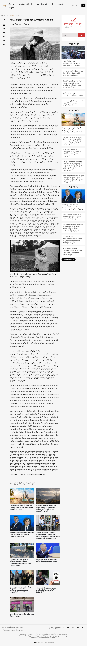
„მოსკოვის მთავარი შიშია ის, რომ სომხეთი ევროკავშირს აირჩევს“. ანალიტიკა (72, 216)
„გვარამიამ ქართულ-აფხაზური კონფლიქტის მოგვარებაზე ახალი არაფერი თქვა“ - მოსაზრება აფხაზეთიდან (73, 227)
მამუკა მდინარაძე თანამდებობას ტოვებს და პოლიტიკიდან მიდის (46, 561)
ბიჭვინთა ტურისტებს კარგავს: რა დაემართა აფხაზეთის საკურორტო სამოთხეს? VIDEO (21, 507)
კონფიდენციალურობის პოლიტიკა (13, 630)
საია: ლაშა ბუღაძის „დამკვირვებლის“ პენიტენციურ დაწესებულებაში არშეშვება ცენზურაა (46, 589)
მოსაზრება (24, 4)
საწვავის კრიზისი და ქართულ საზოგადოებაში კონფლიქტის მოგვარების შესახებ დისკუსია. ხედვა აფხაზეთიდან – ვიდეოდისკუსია (48, 535)
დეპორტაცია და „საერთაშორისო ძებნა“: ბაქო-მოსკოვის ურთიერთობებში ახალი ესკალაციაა (73, 239)
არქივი (12, 15)
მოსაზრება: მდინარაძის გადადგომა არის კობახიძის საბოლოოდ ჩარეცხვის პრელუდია (22, 534)
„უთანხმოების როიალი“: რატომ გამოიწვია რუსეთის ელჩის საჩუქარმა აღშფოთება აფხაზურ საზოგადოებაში (20, 562)
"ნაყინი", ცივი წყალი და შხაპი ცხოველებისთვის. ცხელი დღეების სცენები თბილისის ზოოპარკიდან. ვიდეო (72, 84)
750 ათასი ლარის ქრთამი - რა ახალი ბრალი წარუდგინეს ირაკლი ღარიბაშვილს (73, 73)
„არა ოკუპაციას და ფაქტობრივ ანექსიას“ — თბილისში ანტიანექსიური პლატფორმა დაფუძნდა (20, 589)
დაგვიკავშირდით (17, 627)
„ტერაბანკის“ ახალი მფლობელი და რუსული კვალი (22, 615)
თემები (61, 4)
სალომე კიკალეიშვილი (19, 24)
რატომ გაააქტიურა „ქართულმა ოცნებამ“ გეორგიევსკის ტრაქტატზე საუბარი (73, 103)
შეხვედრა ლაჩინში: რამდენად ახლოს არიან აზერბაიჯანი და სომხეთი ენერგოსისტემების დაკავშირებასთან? (46, 508)
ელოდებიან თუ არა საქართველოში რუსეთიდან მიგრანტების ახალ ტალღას (71, 63)
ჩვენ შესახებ (6, 627)
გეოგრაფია (42, 4)
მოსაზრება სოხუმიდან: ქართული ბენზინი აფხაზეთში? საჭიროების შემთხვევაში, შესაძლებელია (72, 251)
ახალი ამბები (11, 5)
